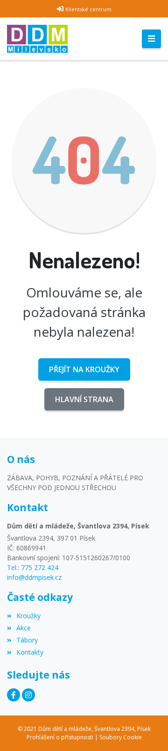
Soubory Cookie (120, 737)
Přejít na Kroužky (84, 369)
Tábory (27, 639)
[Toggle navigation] (151, 38)
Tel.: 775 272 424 (32, 567)
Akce (23, 627)
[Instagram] (28, 694)
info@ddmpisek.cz (34, 577)
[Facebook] (13, 694)
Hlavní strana (84, 399)
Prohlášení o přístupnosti (60, 737)
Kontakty (29, 652)
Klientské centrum (88, 9)
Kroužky (28, 615)
